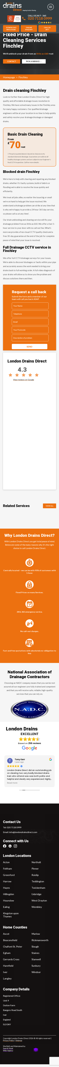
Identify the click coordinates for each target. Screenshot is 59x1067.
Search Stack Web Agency (8, 1049)
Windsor (36, 971)
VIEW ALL (49, 506)
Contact (11, 61)
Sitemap (19, 1040)
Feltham (7, 868)
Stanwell (36, 959)
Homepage (9, 77)
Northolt (36, 862)
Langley (7, 978)
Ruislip (35, 874)
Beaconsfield (10, 940)
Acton (6, 862)
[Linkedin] (11, 846)
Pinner (35, 868)
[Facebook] (5, 846)
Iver (5, 971)
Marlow (36, 933)
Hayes (6, 887)
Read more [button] (12, 783)
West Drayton (39, 900)
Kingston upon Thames (11, 915)
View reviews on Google (23, 380)
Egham (6, 952)
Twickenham (38, 887)
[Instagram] (16, 846)
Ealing (6, 906)
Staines (35, 952)
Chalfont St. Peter (12, 946)
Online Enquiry (29, 28)
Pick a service (33, 61)
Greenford (9, 874)
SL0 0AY (7, 1024)
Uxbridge (36, 894)
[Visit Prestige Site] (14, 18)
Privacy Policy (8, 1040)
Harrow (7, 881)
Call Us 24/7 (47, 28)
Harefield (8, 965)
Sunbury (36, 965)
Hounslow (8, 900)
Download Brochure (11, 28)
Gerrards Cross (11, 959)
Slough (35, 946)
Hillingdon (8, 894)
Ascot (6, 933)
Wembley (37, 906)
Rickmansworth (40, 940)
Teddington (38, 881)
